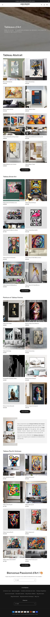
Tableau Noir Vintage (7, 323)
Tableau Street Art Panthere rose (10, 202)
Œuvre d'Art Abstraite (7, 81)
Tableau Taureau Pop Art (8, 532)
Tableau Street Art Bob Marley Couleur (33, 257)
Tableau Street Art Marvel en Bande (10, 230)
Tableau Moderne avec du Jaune (9, 164)
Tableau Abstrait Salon (30, 81)
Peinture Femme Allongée (30, 378)
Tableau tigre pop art (29, 504)
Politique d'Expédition (41, 591)
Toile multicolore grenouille (8, 477)
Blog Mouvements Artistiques (27, 596)
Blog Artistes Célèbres (31, 593)
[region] (25, 1)
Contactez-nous (7, 591)
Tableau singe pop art (29, 532)
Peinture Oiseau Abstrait (8, 109)
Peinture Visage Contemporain (31, 405)
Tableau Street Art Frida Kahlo (9, 257)
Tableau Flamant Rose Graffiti (31, 230)
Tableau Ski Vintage (7, 350)
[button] (2, 4)
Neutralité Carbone (20, 593)
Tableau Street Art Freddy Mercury (32, 285)
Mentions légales (16, 591)
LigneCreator (17, 614)
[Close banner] (48, 1)
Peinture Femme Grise (29, 350)
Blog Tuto (37, 596)
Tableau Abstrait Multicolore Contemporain (34, 136)
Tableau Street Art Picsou (30, 202)
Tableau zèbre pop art (29, 477)
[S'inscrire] (34, 580)
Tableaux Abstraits (38, 435)
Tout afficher (25, 169)
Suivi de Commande (9, 593)
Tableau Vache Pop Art (7, 504)
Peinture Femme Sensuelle (8, 405)
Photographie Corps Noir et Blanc (10, 378)
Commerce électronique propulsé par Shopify (29, 614)
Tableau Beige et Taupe (30, 164)
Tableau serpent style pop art (31, 559)
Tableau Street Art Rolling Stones (10, 285)
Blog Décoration (40, 593)
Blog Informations (15, 596)
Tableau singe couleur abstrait (9, 559)
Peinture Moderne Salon (30, 109)
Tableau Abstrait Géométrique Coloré (10, 136)
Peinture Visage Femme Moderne (32, 323)
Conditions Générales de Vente (28, 591)
